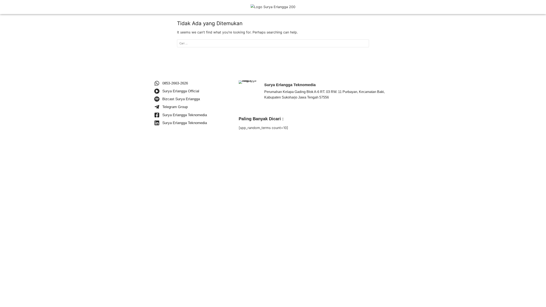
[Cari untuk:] (273, 43)
